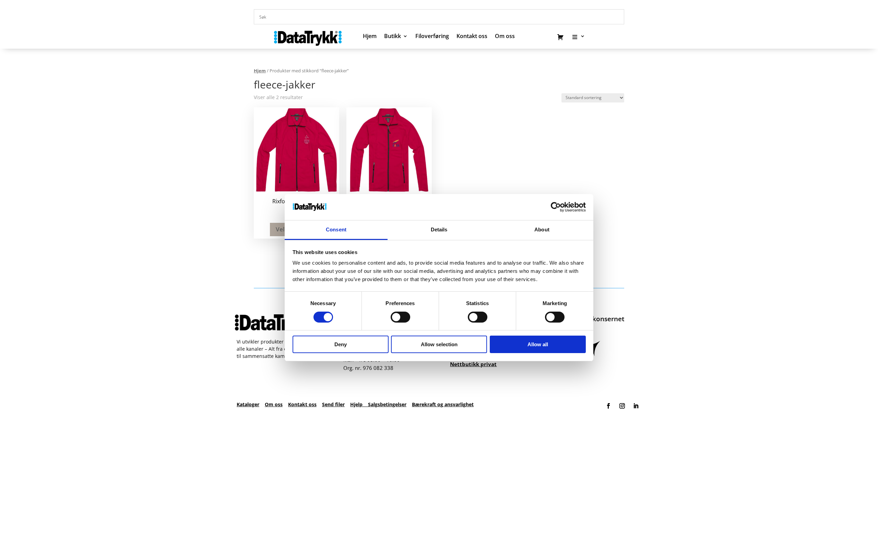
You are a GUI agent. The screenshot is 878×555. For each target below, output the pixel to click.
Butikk (392, 37)
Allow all (537, 344)
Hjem (370, 37)
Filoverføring (432, 37)
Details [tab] (439, 229)
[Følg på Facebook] (608, 405)
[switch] (400, 317)
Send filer (333, 404)
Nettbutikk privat (473, 364)
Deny (340, 344)
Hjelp (359, 404)
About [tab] (541, 229)
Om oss (274, 404)
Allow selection (439, 344)
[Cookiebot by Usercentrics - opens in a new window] (556, 207)
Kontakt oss (471, 37)
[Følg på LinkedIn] (635, 405)
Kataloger (248, 404)
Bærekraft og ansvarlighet (443, 404)
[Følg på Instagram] (622, 405)
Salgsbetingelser (387, 404)
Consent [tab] (336, 229)
